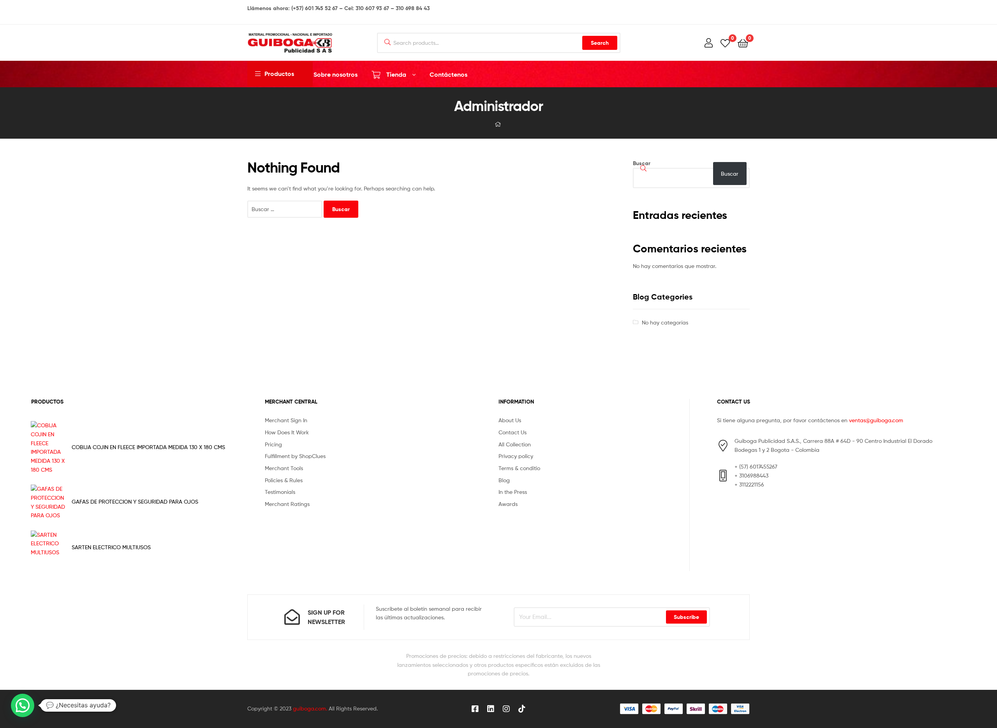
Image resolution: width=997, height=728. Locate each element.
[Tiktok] (522, 709)
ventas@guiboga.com (876, 420)
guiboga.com (309, 708)
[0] (725, 42)
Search (600, 42)
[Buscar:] (285, 209)
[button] (22, 705)
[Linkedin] (491, 709)
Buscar (641, 163)
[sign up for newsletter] (292, 617)
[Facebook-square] (475, 709)
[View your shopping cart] (743, 42)
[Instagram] (506, 709)
